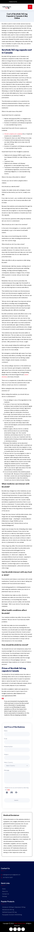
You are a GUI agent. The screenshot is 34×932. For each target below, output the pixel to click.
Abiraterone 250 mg (8, 909)
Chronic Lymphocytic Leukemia (13, 134)
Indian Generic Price (19, 923)
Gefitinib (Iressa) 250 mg (9, 912)
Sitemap (4, 896)
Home (4, 889)
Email (5, 738)
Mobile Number (8, 746)
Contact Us (5, 894)
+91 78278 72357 (8, 877)
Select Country (8, 762)
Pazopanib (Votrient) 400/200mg (12, 915)
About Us (5, 891)
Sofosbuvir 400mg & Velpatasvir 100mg (13, 907)
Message (6, 770)
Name (5, 731)
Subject (6, 754)
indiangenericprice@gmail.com (11, 874)
